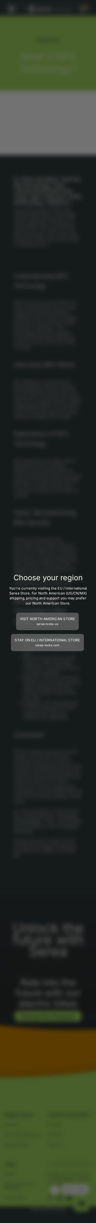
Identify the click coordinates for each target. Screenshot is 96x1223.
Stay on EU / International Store (47, 642)
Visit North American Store (47, 621)
